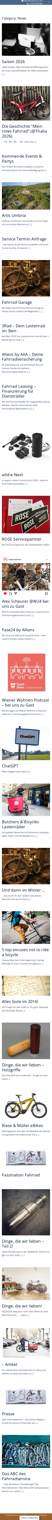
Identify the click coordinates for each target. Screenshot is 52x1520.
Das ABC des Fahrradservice (16, 1476)
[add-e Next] (26, 445)
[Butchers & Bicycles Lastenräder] (26, 800)
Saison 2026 (13, 61)
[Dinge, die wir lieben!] (26, 1283)
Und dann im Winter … (23, 890)
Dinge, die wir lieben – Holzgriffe (23, 1067)
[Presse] (26, 1397)
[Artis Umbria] (26, 196)
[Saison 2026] (26, 39)
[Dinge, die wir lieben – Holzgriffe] (26, 1041)
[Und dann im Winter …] (26, 866)
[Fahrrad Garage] (26, 278)
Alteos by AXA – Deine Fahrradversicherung (22, 356)
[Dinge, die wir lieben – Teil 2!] (26, 1212)
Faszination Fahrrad (21, 1175)
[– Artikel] (26, 1343)
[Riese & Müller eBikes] (26, 1105)
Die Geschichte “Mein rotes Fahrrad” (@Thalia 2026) (24, 131)
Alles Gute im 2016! (20, 1001)
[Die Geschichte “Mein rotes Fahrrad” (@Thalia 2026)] (26, 103)
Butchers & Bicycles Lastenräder (20, 824)
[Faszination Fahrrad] (26, 1158)
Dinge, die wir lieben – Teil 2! (23, 1243)
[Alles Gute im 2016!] (26, 986)
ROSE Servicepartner (22, 539)
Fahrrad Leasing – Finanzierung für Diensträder (19, 391)
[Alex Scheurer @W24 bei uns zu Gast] (26, 576)
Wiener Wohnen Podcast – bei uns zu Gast (25, 702)
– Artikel (9, 1364)
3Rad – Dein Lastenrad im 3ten (23, 328)
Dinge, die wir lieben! (22, 1306)
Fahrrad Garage (17, 302)
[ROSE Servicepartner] (26, 514)
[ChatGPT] (26, 743)
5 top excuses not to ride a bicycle (25, 952)
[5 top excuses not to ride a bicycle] (26, 927)
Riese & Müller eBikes (22, 1125)
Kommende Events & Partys (22, 158)
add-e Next (12, 474)
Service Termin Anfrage (24, 239)
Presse (8, 1413)
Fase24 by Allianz (18, 629)
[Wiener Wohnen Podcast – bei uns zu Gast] (26, 672)
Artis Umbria (14, 215)
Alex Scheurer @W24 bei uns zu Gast (25, 603)
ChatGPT (10, 766)
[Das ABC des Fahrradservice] (26, 1451)
